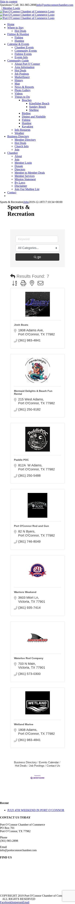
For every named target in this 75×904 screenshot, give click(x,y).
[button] (12, 276)
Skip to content (8, 1)
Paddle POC (21, 459)
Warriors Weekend (25, 592)
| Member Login (10, 8)
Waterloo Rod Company (28, 658)
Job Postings (36, 765)
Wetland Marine (23, 724)
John (26, 202)
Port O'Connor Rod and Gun (31, 525)
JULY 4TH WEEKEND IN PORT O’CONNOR (35, 810)
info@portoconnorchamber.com (55, 4)
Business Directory (25, 762)
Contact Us (53, 765)
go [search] (39, 257)
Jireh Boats (21, 324)
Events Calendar (49, 762)
